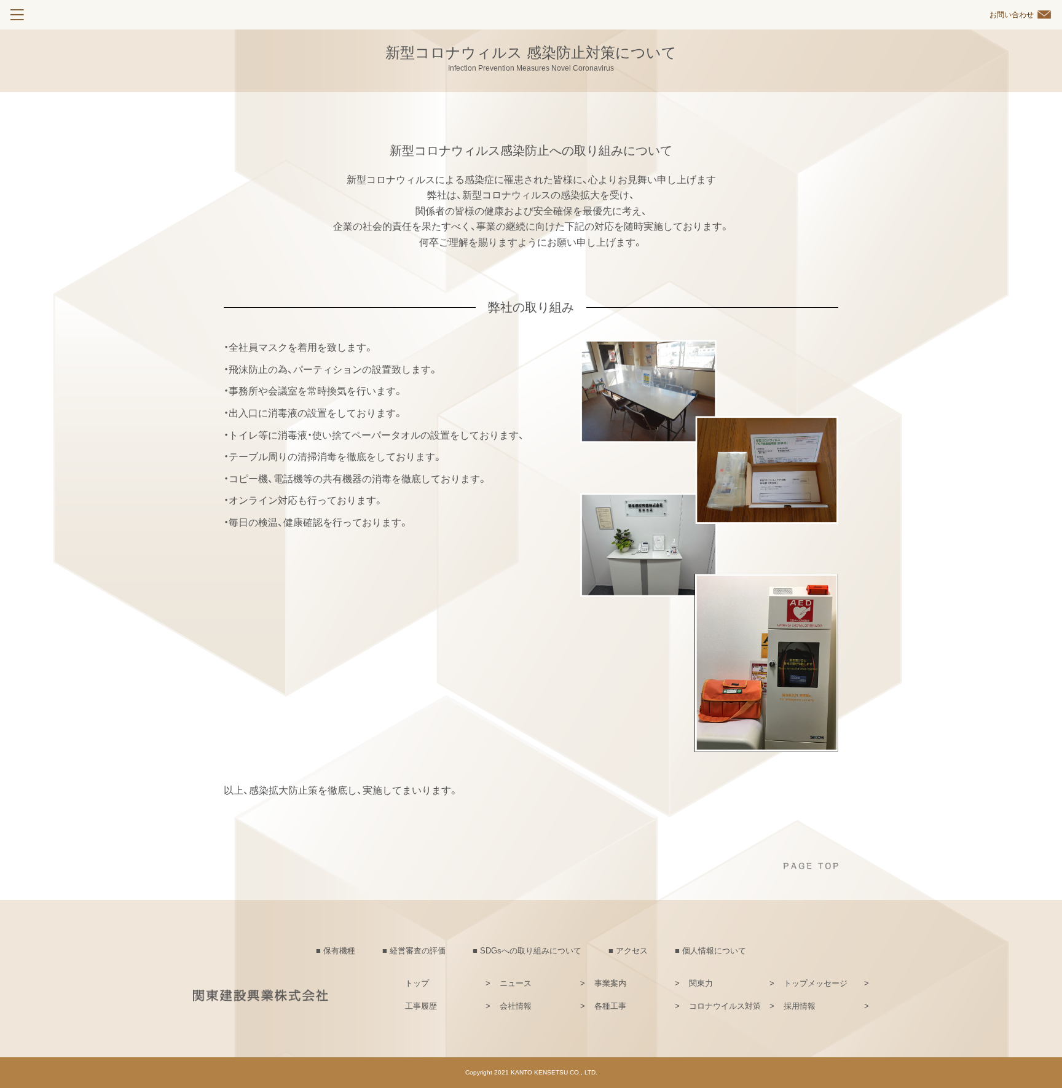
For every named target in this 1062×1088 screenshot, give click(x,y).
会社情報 (516, 1006)
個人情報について (714, 951)
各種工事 (610, 1006)
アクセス (632, 951)
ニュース (516, 983)
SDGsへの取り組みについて (530, 951)
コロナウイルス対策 (725, 1006)
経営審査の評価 (418, 951)
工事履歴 (421, 1006)
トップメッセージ (816, 983)
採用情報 (800, 1006)
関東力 (701, 983)
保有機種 (339, 951)
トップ (417, 983)
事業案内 (610, 983)
